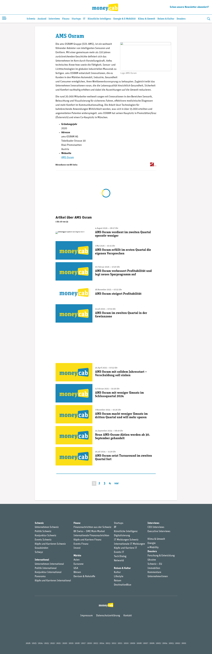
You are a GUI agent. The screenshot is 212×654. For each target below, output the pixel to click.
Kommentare (154, 572)
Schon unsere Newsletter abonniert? (189, 7)
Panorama (40, 576)
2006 (152, 643)
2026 (28, 643)
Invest (77, 548)
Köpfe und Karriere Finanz (87, 540)
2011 (120, 643)
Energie (152, 543)
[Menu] (4, 19)
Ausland (41, 19)
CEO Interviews (156, 527)
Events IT (119, 552)
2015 (95, 643)
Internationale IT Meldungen (129, 544)
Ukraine (152, 560)
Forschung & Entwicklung (161, 555)
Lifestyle (118, 576)
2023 (46, 643)
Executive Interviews (159, 531)
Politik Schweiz (43, 531)
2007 (145, 643)
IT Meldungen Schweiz (126, 540)
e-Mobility (153, 547)
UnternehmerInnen (158, 576)
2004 (164, 643)
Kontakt (127, 615)
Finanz (65, 19)
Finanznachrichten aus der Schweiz (92, 527)
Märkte (77, 555)
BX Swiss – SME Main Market (89, 531)
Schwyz (39, 552)
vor (116, 483)
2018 (77, 643)
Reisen (117, 580)
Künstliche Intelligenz (99, 19)
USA (76, 568)
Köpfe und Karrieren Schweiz (50, 544)
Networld (119, 560)
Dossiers (181, 19)
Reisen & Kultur (165, 19)
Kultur (117, 572)
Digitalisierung (122, 535)
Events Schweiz (43, 540)
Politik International (46, 568)
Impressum (86, 615)
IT (84, 19)
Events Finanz (81, 544)
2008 (139, 643)
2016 (89, 643)
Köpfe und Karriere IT (125, 548)
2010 (126, 643)
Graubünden (41, 548)
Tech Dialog (120, 556)
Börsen (77, 572)
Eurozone (79, 564)
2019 (71, 643)
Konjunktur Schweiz (45, 535)
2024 (40, 643)
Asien (76, 560)
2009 (132, 643)
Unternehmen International (49, 564)
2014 (102, 643)
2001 (184, 643)
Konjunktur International (48, 572)
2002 (177, 643)
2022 (52, 643)
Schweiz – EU (155, 564)
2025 (34, 643)
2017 (83, 643)
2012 (114, 643)
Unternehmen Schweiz (47, 527)
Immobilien (154, 568)
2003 (171, 643)
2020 (64, 643)
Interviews (54, 19)
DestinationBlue (122, 585)
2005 (158, 643)
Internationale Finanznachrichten (91, 535)
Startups (76, 19)
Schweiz (31, 19)
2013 (108, 643)
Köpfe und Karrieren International (53, 580)
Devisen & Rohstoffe (84, 576)
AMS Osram (67, 157)
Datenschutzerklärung (108, 615)
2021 (58, 643)
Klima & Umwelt (146, 19)
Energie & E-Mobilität (124, 19)
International (42, 560)
